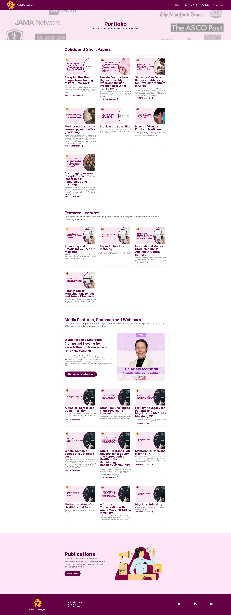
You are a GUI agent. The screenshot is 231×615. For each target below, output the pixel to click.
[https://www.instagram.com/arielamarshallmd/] (212, 602)
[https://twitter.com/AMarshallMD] (179, 601)
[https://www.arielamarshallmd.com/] (10, 4)
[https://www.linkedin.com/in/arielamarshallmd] (195, 602)
